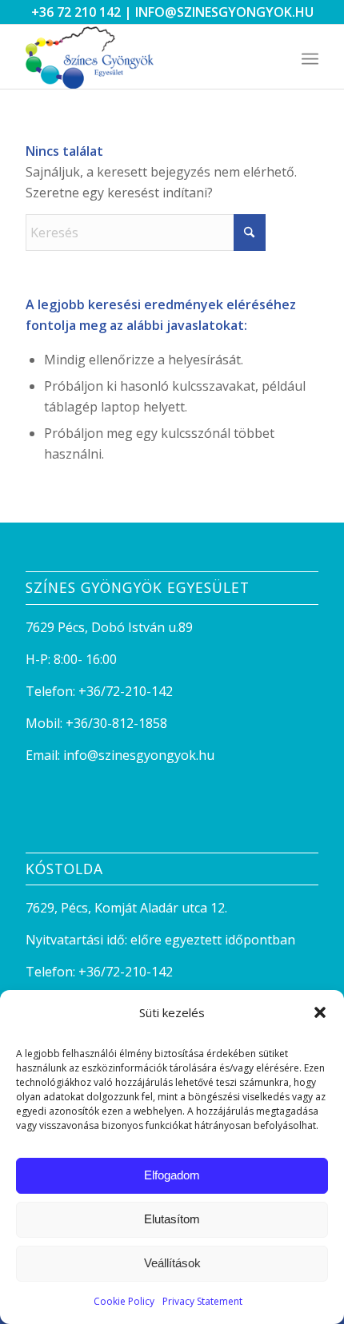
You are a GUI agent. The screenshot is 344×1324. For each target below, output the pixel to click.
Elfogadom (172, 1175)
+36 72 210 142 (76, 12)
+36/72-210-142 (125, 691)
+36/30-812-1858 (116, 723)
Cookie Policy (124, 1301)
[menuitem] (310, 57)
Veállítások (172, 1263)
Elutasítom (172, 1219)
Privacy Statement (202, 1301)
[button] (320, 1012)
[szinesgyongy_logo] (142, 57)
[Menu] (310, 57)
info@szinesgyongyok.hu (224, 12)
